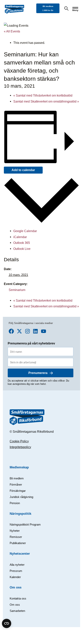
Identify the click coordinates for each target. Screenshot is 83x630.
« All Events (12, 31)
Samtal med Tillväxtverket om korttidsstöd (42, 95)
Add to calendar (23, 170)
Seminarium (17, 290)
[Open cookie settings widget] (6, 623)
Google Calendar (25, 231)
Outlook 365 (21, 242)
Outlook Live (21, 248)
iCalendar (20, 237)
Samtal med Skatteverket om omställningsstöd (46, 101)
